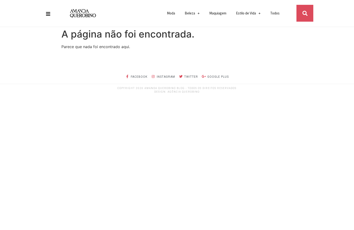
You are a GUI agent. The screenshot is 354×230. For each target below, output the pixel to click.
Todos (275, 13)
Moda (171, 13)
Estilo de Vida (246, 13)
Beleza (190, 13)
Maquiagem (217, 13)
